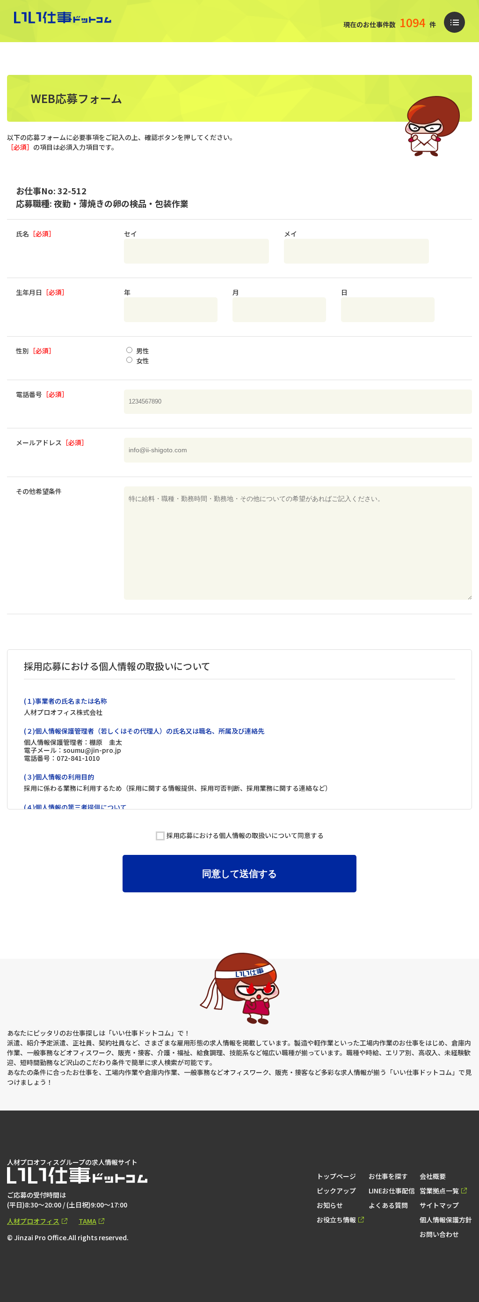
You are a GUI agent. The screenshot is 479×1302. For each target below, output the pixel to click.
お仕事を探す (388, 1176)
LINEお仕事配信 (392, 1190)
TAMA (87, 1221)
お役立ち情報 (336, 1219)
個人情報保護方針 (446, 1219)
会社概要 (433, 1176)
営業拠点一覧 (439, 1190)
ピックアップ (336, 1190)
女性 (142, 360)
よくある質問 (388, 1205)
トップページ (336, 1176)
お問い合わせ (439, 1234)
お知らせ (330, 1205)
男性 (142, 350)
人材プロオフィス (33, 1221)
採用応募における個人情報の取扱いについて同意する (245, 835)
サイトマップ (439, 1205)
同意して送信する (239, 873)
